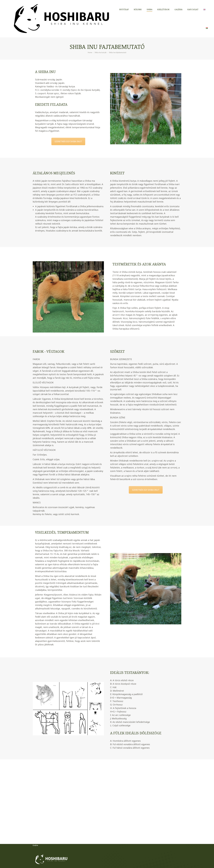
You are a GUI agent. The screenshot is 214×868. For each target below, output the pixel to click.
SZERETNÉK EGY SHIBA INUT (68, 141)
